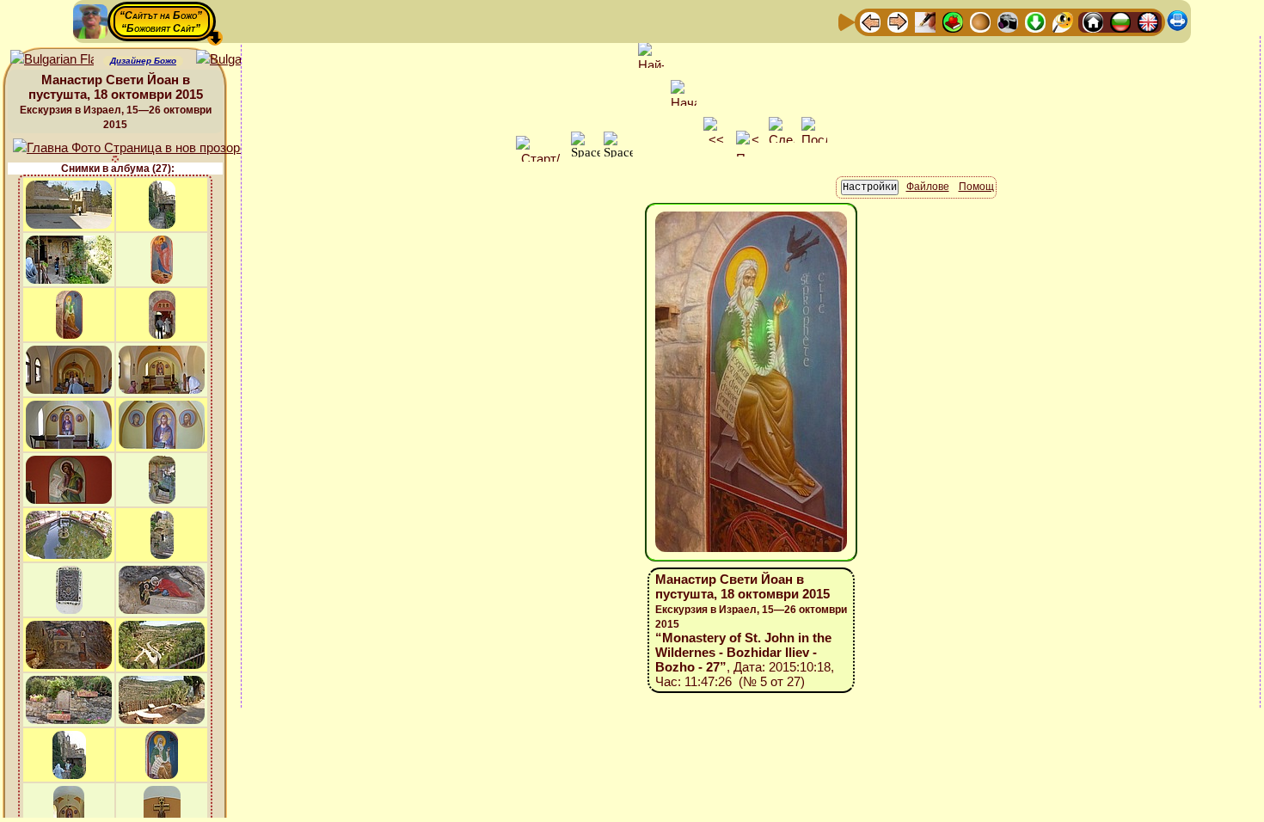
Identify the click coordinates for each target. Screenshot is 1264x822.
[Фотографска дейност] (1007, 21)
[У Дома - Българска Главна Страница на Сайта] (1120, 21)
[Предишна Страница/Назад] (870, 21)
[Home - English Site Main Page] (1148, 21)
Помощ (976, 187)
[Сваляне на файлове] (1035, 21)
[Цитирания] (952, 21)
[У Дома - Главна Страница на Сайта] (1093, 21)
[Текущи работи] (980, 21)
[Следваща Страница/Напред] (897, 21)
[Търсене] (1062, 21)
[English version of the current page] (52, 60)
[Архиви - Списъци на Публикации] (925, 21)
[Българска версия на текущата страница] (237, 60)
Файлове (927, 187)
